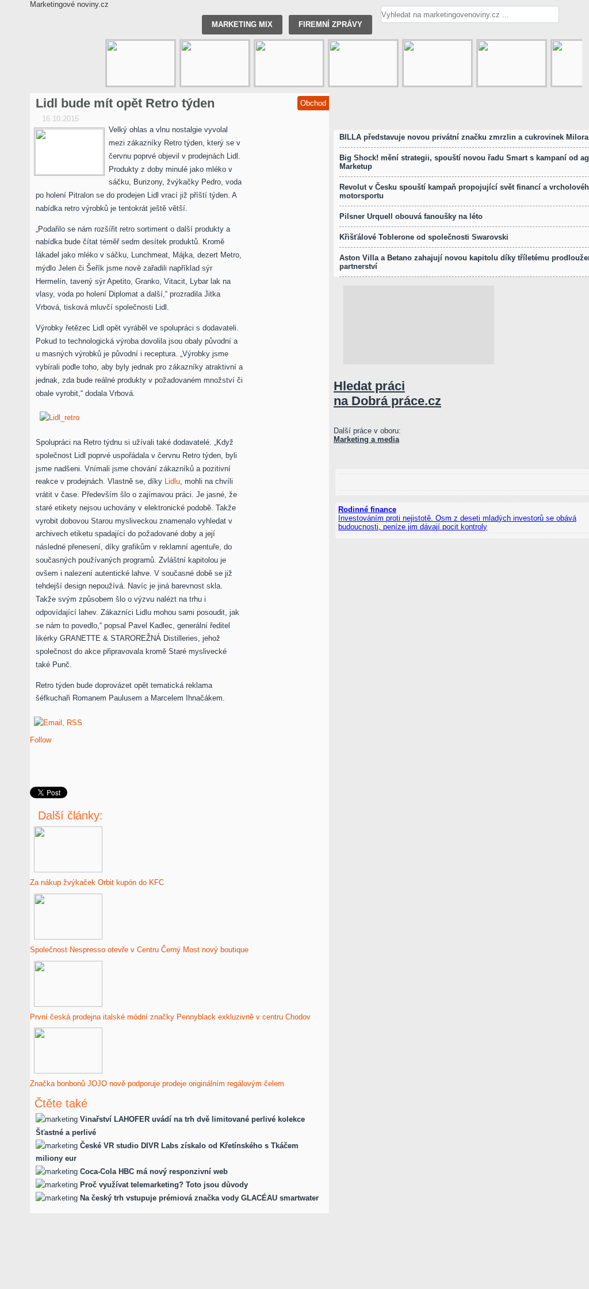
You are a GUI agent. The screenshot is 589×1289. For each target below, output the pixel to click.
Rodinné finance (367, 509)
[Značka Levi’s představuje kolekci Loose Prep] (215, 63)
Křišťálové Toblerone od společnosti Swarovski (423, 237)
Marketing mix (242, 24)
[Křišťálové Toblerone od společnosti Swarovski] (363, 63)
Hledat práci (387, 393)
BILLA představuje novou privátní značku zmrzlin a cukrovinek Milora (463, 137)
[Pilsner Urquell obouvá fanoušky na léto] (437, 63)
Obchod (313, 103)
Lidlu (172, 481)
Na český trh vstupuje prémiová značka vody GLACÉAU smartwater (199, 1198)
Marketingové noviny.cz (69, 4)
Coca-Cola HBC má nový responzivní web (154, 1171)
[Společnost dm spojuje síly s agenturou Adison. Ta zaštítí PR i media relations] (140, 63)
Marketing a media (366, 439)
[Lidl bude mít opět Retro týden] (69, 152)
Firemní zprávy (330, 24)
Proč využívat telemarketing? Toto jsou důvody (164, 1184)
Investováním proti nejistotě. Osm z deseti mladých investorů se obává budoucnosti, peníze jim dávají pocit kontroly (457, 522)
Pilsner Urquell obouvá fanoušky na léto (411, 216)
